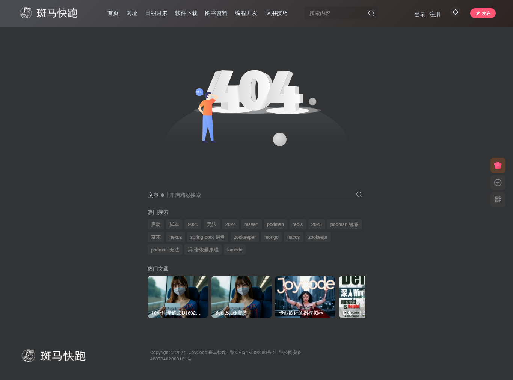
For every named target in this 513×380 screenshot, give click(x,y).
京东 (156, 236)
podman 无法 (165, 249)
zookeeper (245, 236)
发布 (486, 13)
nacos (293, 236)
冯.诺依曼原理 (203, 249)
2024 (230, 224)
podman (275, 224)
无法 (212, 224)
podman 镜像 (344, 224)
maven (251, 224)
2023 (316, 224)
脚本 (174, 224)
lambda (235, 249)
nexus (175, 236)
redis (298, 224)
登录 (419, 14)
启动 (156, 224)
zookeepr (317, 236)
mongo (271, 236)
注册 (435, 14)
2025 (193, 224)
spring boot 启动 (207, 236)
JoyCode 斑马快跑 (207, 352)
